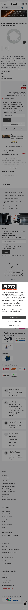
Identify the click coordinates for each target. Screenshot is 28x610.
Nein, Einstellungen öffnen (14, 321)
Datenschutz (11, 325)
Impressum (17, 325)
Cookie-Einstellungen (7, 311)
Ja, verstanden (14, 317)
